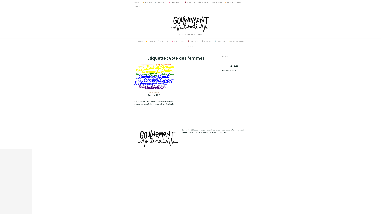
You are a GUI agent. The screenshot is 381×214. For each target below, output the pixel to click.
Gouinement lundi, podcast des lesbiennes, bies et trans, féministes (212, 130)
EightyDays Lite (211, 132)
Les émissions (154, 92)
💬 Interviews (203, 2)
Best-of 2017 (154, 95)
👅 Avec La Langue (175, 2)
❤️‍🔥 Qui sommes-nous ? (233, 2)
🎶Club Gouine (160, 2)
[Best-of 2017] (154, 76)
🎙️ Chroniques (216, 2)
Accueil (136, 2)
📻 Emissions (147, 2)
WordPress (199, 132)
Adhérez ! (138, 6)
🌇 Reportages (190, 2)
